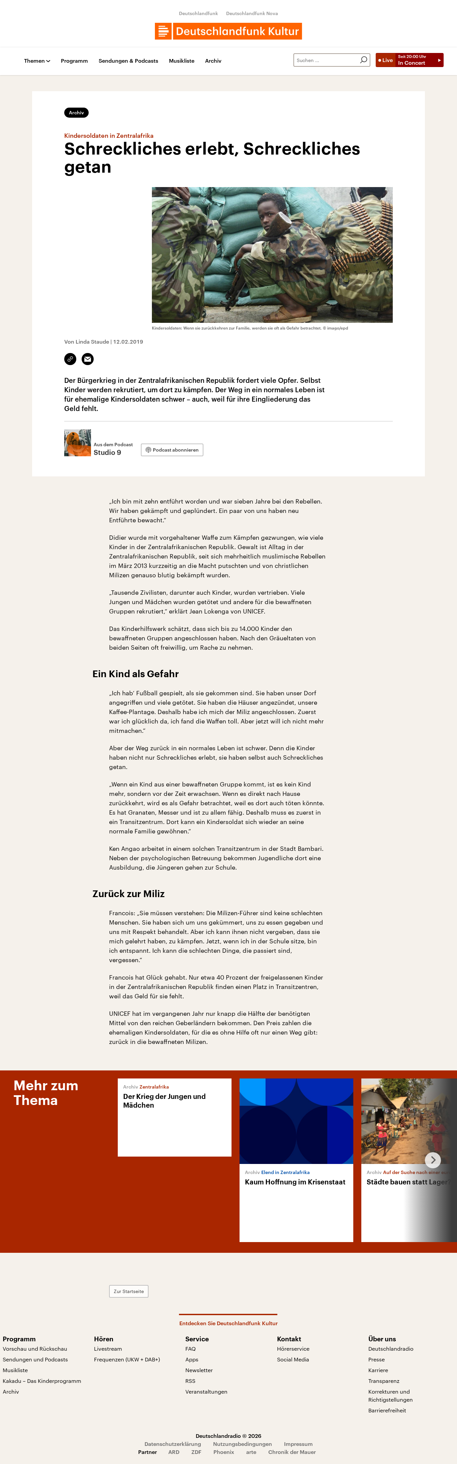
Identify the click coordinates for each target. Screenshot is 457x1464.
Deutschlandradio (391, 1348)
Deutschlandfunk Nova (252, 13)
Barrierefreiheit (387, 1410)
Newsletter (199, 1370)
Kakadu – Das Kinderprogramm (42, 1381)
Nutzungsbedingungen (242, 1444)
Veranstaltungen (206, 1391)
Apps (191, 1359)
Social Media (293, 1359)
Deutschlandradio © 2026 (228, 1435)
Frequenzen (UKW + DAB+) (127, 1359)
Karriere (378, 1370)
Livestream (108, 1348)
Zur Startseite (129, 1291)
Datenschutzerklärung (173, 1444)
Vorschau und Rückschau (35, 1348)
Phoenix (223, 1452)
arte (251, 1452)
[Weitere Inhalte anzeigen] (430, 1160)
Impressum (298, 1444)
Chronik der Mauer (292, 1452)
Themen (34, 61)
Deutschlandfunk (198, 13)
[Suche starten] (364, 60)
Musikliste (181, 61)
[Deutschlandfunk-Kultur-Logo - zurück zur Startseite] (228, 31)
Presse (376, 1359)
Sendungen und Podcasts (35, 1359)
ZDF (196, 1452)
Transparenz (383, 1381)
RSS (190, 1381)
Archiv (213, 61)
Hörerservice (293, 1348)
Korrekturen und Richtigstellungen (390, 1395)
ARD (173, 1452)
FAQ (190, 1348)
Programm (74, 61)
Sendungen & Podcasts (128, 61)
